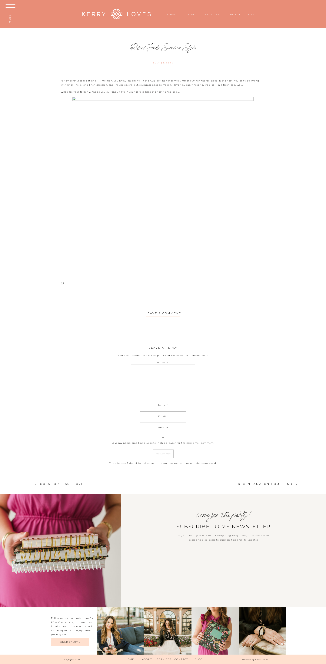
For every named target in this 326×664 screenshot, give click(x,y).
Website (163, 427)
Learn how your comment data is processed (188, 463)
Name (163, 405)
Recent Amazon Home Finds (266, 484)
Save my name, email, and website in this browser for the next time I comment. (163, 442)
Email (163, 416)
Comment (163, 362)
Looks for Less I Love (60, 484)
